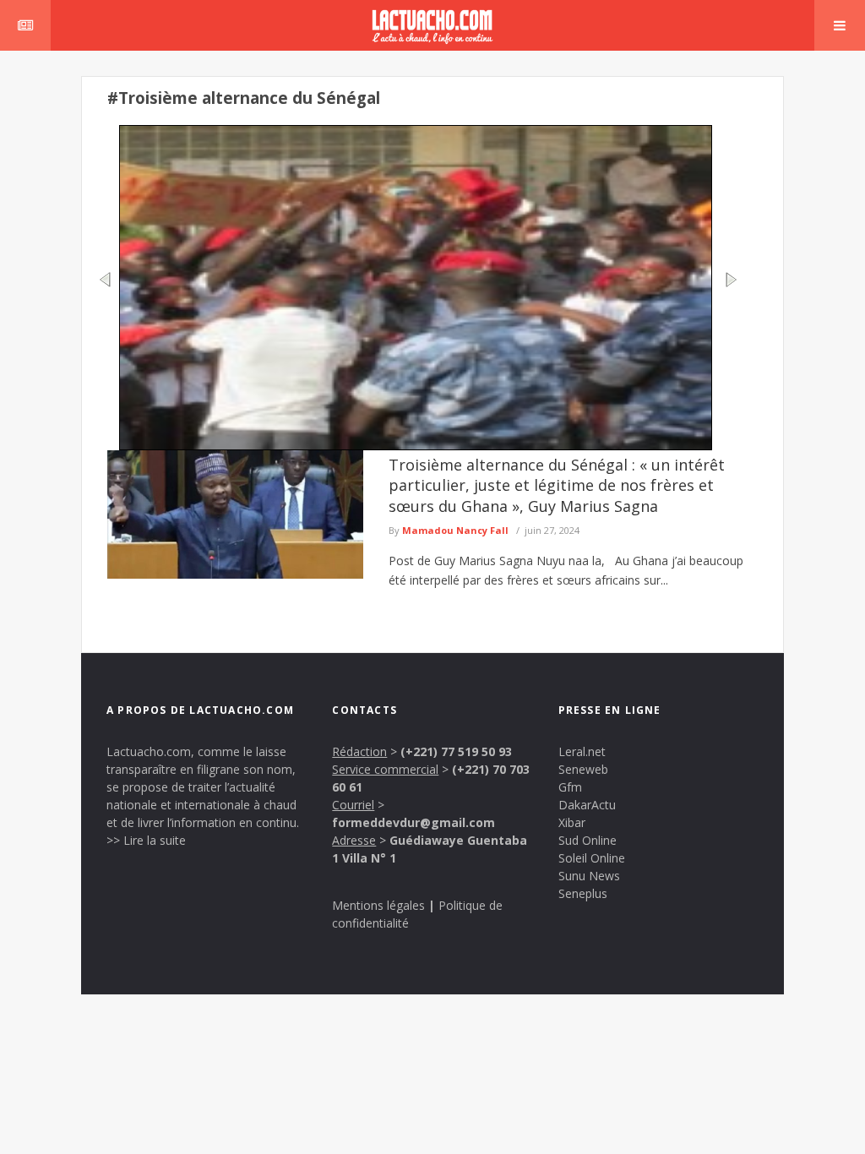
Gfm (570, 787)
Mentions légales (378, 905)
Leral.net (582, 751)
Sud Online (587, 840)
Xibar (571, 822)
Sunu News (589, 876)
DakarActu (587, 805)
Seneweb (583, 769)
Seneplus (582, 893)
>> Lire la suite (146, 840)
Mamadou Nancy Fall (455, 530)
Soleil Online (591, 858)
